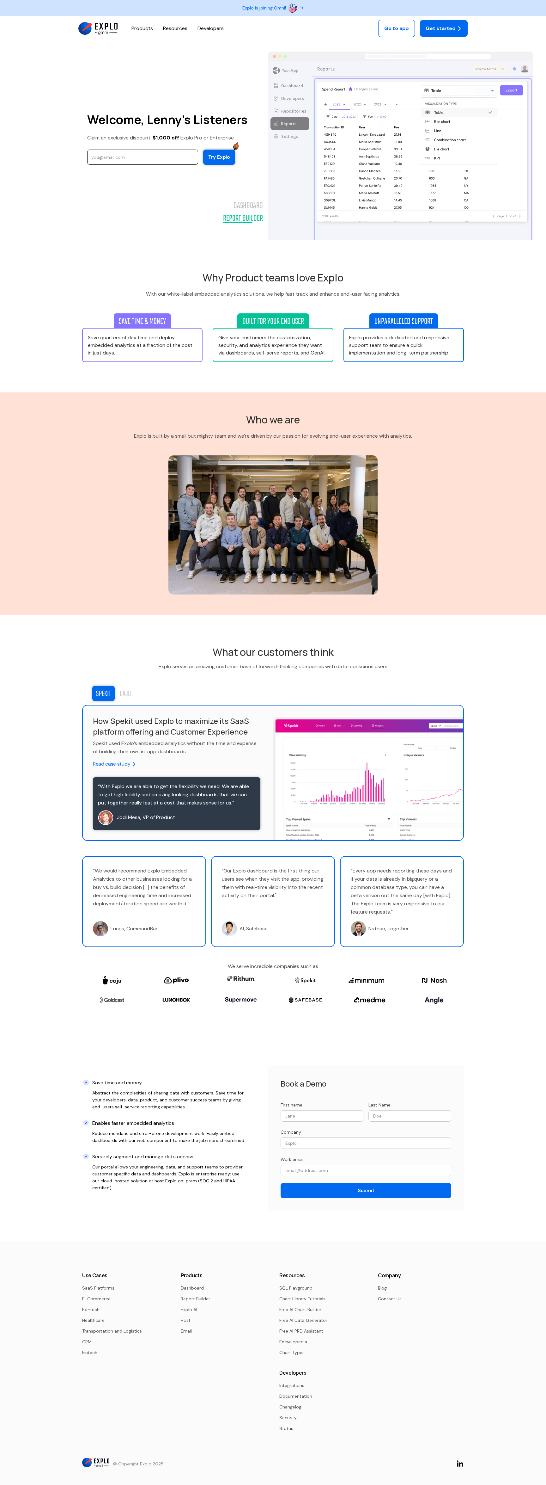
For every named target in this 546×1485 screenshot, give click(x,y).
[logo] (98, 28)
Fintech (89, 1352)
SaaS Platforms (98, 1288)
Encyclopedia (293, 1342)
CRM (87, 1342)
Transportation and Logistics (112, 1331)
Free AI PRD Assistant (301, 1331)
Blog (382, 1288)
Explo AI (189, 1309)
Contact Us (390, 1299)
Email (186, 1331)
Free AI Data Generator (303, 1320)
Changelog (290, 1407)
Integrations (291, 1385)
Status (286, 1428)
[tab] (103, 693)
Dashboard (192, 1288)
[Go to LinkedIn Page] (460, 1463)
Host (186, 1320)
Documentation (295, 1396)
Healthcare (93, 1320)
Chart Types (292, 1352)
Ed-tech (91, 1309)
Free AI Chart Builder (300, 1309)
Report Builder (195, 1299)
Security (288, 1417)
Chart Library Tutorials (302, 1299)
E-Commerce (96, 1299)
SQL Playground (295, 1288)
